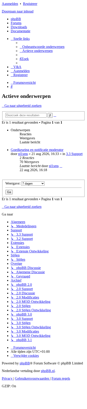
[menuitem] (42, 47)
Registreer (30, 4)
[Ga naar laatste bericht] (61, 166)
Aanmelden (10, 4)
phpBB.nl (48, 371)
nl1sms (23, 154)
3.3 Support (74, 154)
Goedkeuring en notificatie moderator (37, 150)
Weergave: (13, 183)
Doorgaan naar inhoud (17, 11)
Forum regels (61, 378)
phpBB (16, 19)
